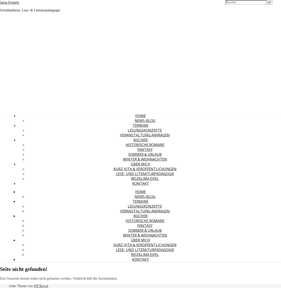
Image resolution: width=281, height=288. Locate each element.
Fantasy (145, 149)
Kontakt (140, 183)
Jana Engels (9, 2)
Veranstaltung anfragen (145, 135)
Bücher (140, 140)
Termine (140, 125)
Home (140, 115)
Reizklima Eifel (145, 178)
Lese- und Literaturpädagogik (145, 173)
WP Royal (41, 286)
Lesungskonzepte (145, 130)
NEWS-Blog (145, 120)
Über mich (140, 164)
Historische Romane (145, 144)
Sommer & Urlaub (145, 154)
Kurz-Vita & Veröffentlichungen (145, 169)
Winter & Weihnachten (145, 159)
